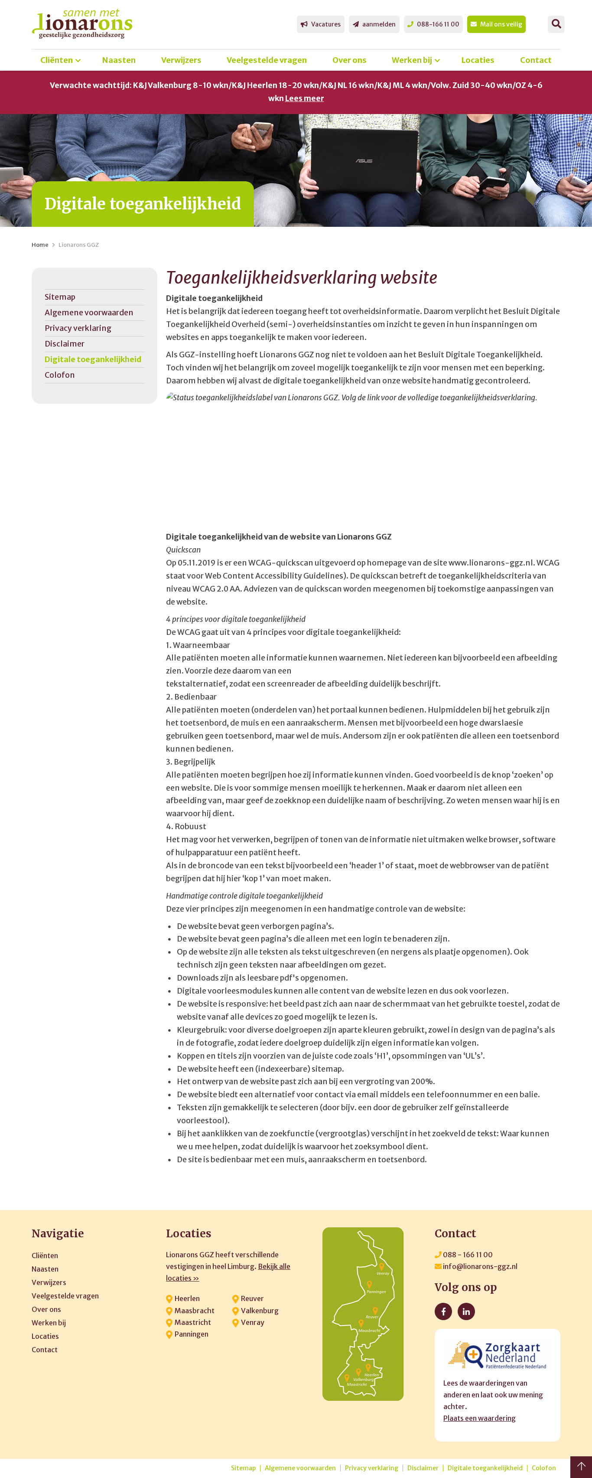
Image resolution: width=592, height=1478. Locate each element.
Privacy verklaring (78, 328)
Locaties (478, 60)
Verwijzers (181, 60)
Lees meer (304, 98)
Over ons (349, 60)
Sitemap (60, 297)
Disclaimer (65, 344)
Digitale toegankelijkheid (93, 359)
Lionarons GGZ (79, 245)
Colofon (60, 375)
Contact (536, 60)
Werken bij (412, 60)
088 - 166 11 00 (467, 1254)
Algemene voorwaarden (89, 312)
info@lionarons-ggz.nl (479, 1266)
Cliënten (56, 60)
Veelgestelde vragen (267, 60)
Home (40, 245)
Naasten (119, 60)
